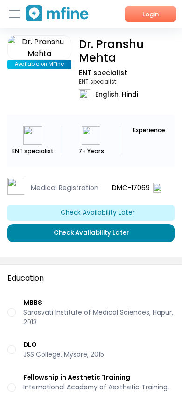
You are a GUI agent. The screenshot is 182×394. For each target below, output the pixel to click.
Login (150, 14)
